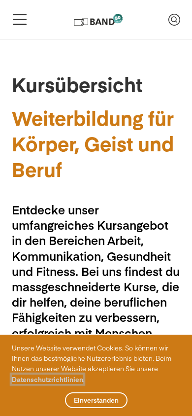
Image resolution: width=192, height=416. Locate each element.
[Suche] (174, 20)
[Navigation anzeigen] (20, 20)
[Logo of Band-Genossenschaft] (98, 20)
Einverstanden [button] (96, 400)
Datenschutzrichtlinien (47, 379)
